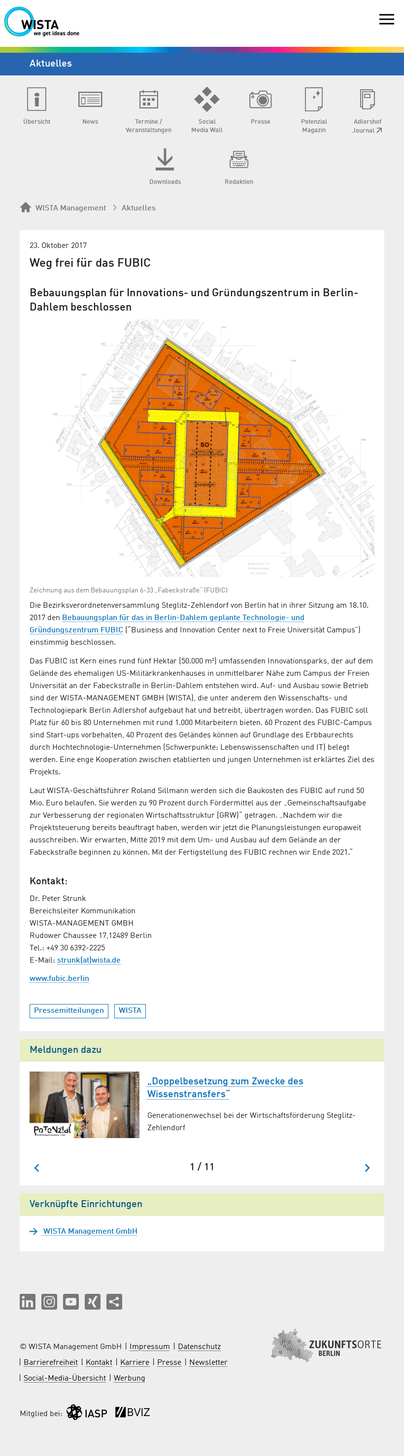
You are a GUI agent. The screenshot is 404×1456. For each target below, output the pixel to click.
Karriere (134, 1363)
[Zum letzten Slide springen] (37, 1168)
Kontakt (99, 1363)
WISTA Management (70, 208)
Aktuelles (139, 208)
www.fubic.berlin (59, 979)
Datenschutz (199, 1347)
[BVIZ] (132, 1414)
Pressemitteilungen (69, 1011)
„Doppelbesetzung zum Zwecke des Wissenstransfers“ (225, 1088)
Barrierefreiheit (51, 1363)
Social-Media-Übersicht (65, 1379)
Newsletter (208, 1363)
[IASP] (87, 1414)
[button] (27, 1302)
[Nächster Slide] (366, 1168)
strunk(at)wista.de (89, 961)
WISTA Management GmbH (89, 1232)
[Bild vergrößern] (202, 448)
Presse (169, 1363)
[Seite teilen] (114, 1302)
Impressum (150, 1347)
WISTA (130, 1011)
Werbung (129, 1379)
